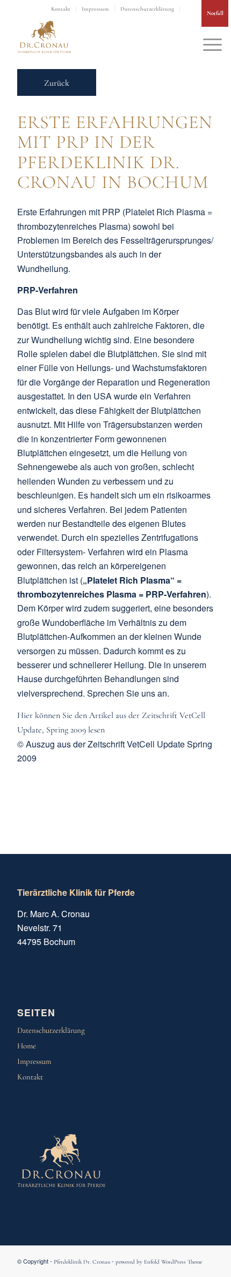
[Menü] (207, 42)
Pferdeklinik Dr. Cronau (82, 1261)
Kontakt (60, 8)
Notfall (215, 13)
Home (26, 1046)
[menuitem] (61, 8)
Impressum (95, 8)
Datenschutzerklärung (147, 8)
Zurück (56, 83)
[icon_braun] (44, 37)
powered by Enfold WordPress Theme (159, 1261)
